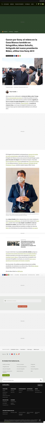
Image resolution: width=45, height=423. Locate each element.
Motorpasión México (37, 413)
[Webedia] (42, 1)
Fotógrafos (33, 364)
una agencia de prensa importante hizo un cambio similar (21, 253)
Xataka (4, 390)
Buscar (41, 380)
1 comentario (10, 55)
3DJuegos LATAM (14, 412)
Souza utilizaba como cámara (13, 161)
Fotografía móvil (6, 366)
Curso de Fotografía (20, 368)
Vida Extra (12, 392)
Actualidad (17, 274)
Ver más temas (6, 375)
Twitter (16, 56)
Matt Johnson (35, 266)
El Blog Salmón (13, 401)
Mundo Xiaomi (5, 397)
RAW (32, 371)
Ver (23, 306)
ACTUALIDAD (6, 4)
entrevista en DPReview (14, 221)
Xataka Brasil (5, 414)
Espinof (20, 392)
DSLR (7, 228)
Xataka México (5, 412)
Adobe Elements (20, 371)
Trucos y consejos (20, 364)
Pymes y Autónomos (13, 404)
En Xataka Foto (23, 239)
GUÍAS (32, 4)
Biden (38, 274)
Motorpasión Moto (38, 392)
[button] (13, 91)
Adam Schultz (24, 103)
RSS (17, 354)
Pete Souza (32, 156)
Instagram (41, 4)
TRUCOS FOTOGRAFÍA (19, 4)
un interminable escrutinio (15, 98)
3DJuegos (12, 390)
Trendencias (5, 401)
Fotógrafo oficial (24, 274)
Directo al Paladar (30, 390)
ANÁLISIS (12, 4)
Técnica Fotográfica (34, 368)
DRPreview (20, 271)
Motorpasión (37, 390)
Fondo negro (29, 349)
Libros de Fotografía (6, 368)
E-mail (20, 56)
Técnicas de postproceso (21, 366)
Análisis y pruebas (6, 364)
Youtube (43, 4)
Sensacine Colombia (21, 414)
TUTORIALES (27, 4)
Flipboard (38, 4)
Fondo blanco (23, 349)
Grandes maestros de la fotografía (7, 372)
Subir (39, 385)
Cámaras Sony (32, 274)
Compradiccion (5, 405)
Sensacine (21, 390)
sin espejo (35, 228)
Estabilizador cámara (15, 349)
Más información (7, 421)
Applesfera (5, 393)
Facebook (36, 4)
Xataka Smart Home (6, 395)
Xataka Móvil (5, 392)
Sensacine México (22, 412)
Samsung (11, 31)
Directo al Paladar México (30, 413)
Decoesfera (5, 403)
